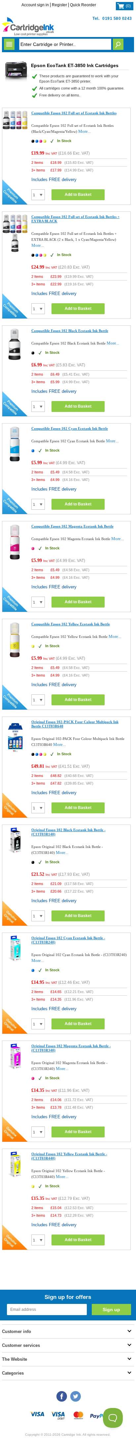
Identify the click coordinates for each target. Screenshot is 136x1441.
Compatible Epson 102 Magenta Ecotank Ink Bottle (72, 526)
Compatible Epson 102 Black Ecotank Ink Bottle (69, 331)
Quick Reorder (83, 5)
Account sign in (35, 5)
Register (59, 5)
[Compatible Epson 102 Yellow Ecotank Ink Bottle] (15, 657)
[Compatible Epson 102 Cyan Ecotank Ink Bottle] (15, 460)
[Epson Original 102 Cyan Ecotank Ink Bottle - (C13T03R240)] (15, 959)
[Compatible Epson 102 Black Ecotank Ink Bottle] (15, 358)
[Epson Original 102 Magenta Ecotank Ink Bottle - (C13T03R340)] (15, 1067)
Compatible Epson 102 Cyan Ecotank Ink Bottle (69, 428)
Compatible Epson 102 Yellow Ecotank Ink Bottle (70, 624)
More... (84, 131)
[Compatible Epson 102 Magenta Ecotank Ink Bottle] (15, 558)
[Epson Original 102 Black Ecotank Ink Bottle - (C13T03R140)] (15, 851)
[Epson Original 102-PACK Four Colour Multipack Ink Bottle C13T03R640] (15, 754)
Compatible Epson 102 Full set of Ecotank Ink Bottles (74, 113)
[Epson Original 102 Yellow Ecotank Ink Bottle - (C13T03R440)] (15, 1175)
